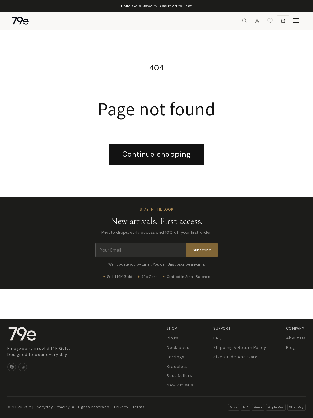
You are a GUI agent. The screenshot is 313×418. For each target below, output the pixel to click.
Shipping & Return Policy (239, 347)
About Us (296, 338)
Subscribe (202, 250)
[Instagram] (22, 367)
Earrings (175, 357)
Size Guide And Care (235, 357)
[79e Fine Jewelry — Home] (23, 21)
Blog (291, 347)
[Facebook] (11, 367)
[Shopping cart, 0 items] (283, 20)
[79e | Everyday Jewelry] (22, 334)
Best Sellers (179, 375)
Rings (173, 338)
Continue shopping (156, 154)
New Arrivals (180, 385)
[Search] (244, 21)
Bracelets (177, 366)
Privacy (121, 407)
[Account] (257, 21)
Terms (138, 407)
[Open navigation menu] (296, 21)
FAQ (217, 338)
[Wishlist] (270, 21)
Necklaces (178, 347)
